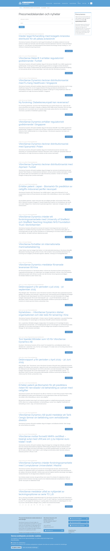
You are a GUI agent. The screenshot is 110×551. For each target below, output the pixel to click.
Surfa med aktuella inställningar (30, 547)
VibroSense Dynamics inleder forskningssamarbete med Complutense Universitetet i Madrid (45, 464)
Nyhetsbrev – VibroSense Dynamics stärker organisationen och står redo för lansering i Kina (43, 313)
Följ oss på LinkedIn (76, 522)
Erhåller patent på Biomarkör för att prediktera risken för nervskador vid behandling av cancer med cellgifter (46, 388)
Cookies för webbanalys (18, 542)
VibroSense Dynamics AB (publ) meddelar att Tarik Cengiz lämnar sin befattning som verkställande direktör (45, 418)
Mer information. (15, 540)
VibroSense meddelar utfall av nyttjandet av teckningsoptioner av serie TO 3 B (41, 493)
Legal (69, 533)
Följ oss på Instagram (76, 518)
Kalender (43, 7)
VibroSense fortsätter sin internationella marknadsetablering (39, 245)
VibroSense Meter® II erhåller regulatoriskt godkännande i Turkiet (41, 59)
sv (91, 3)
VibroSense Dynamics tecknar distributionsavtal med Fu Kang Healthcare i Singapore (43, 81)
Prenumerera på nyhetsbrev (78, 525)
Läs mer (68, 51)
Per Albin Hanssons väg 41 (50, 521)
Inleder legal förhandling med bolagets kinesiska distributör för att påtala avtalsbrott (44, 37)
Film (48, 7)
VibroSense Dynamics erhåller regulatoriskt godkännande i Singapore (41, 123)
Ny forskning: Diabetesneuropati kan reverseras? (44, 102)
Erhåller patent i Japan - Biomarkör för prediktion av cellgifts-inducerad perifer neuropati (45, 187)
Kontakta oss (49, 530)
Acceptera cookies (16, 547)
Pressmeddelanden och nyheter (31, 7)
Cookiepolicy (71, 531)
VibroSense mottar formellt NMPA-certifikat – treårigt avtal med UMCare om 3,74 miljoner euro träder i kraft (44, 439)
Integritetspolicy (72, 530)
